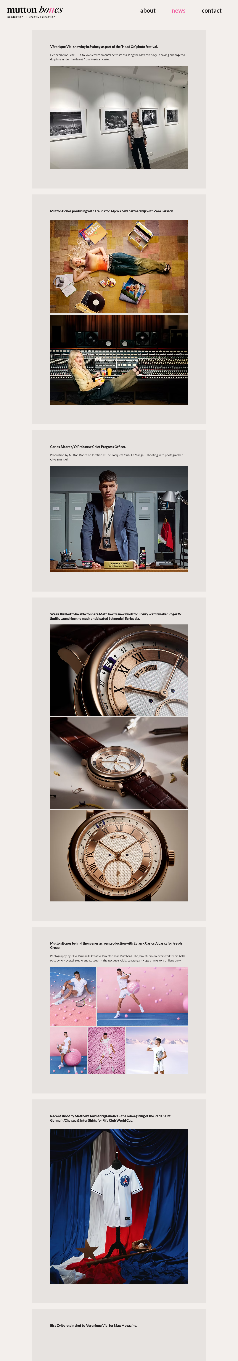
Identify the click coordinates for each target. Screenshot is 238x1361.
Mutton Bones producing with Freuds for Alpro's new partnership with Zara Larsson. (112, 211)
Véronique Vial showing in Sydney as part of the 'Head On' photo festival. (104, 47)
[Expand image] (119, 670)
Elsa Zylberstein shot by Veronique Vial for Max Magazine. (93, 1325)
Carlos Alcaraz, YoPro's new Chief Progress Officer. (88, 447)
